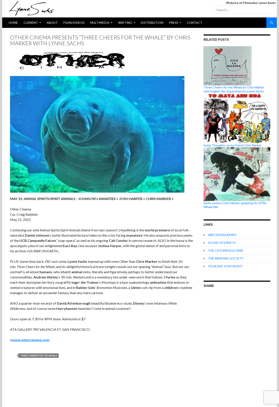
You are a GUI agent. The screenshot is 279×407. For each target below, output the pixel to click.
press (173, 22)
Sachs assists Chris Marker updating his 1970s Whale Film (235, 205)
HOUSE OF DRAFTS (222, 242)
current (31, 22)
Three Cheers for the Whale (38, 355)
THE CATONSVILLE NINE (225, 250)
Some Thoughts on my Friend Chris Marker (233, 145)
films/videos (74, 22)
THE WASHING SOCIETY (225, 258)
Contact (194, 22)
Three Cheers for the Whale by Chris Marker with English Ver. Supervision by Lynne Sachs (234, 89)
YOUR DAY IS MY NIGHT (225, 266)
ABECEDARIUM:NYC (222, 235)
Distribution (152, 22)
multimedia (99, 22)
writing (125, 22)
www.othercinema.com (30, 340)
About (52, 22)
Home (13, 22)
